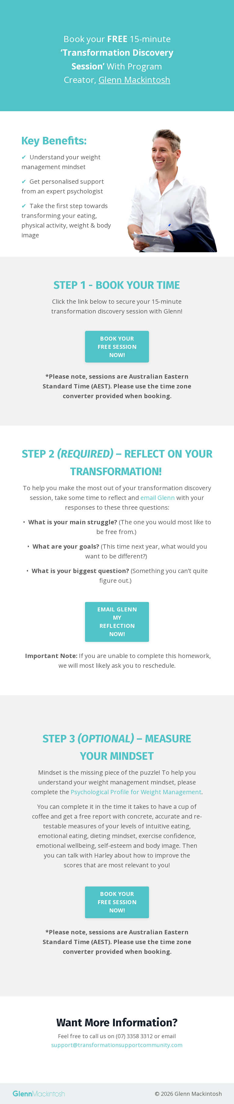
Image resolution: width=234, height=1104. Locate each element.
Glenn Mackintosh (134, 79)
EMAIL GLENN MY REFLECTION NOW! (117, 622)
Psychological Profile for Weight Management (136, 792)
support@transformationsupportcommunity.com (117, 1045)
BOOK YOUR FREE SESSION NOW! (117, 347)
